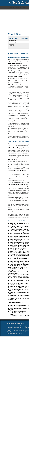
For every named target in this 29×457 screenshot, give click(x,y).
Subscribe (12, 45)
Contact (18, 8)
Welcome (11, 8)
